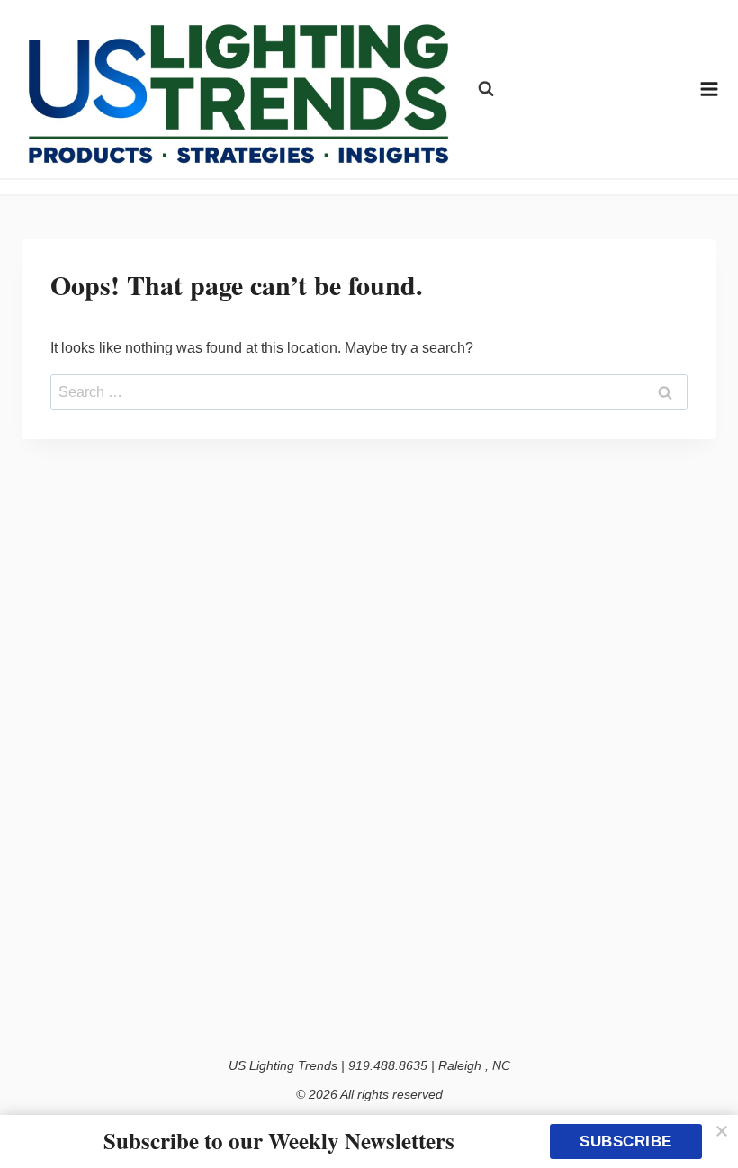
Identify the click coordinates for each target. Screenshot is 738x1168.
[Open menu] (709, 88)
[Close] (722, 1131)
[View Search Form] (486, 89)
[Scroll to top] (704, 1116)
